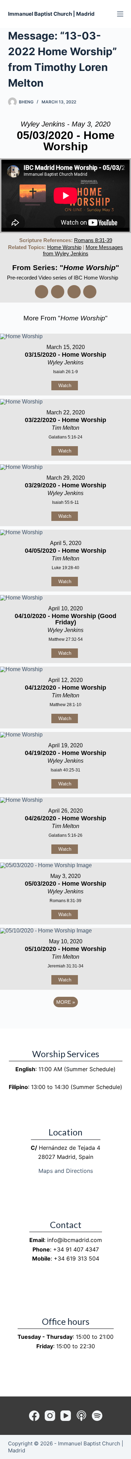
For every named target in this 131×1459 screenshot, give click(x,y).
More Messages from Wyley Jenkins (83, 250)
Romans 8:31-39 (93, 240)
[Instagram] (50, 1415)
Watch (64, 385)
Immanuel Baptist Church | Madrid (51, 13)
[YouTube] (65, 1415)
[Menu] (120, 14)
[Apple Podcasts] (81, 1415)
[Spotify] (97, 1415)
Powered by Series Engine (66, 1021)
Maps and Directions (65, 1170)
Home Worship (64, 247)
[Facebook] (34, 1415)
